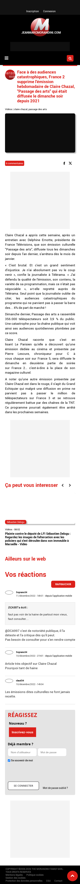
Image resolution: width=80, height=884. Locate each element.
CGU (48, 880)
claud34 (20, 680)
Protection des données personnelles (24, 880)
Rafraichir (63, 584)
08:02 (17, 529)
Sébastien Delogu (15, 521)
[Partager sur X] (71, 163)
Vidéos (8, 109)
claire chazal (20, 109)
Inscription (32, 11)
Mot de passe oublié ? (55, 788)
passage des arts (37, 109)
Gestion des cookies (15, 877)
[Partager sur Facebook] (65, 163)
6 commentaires (14, 163)
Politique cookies (35, 874)
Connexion (49, 11)
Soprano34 (21, 592)
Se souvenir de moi (22, 760)
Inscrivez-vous (22, 732)
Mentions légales (14, 874)
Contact (58, 880)
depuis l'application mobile (58, 595)
